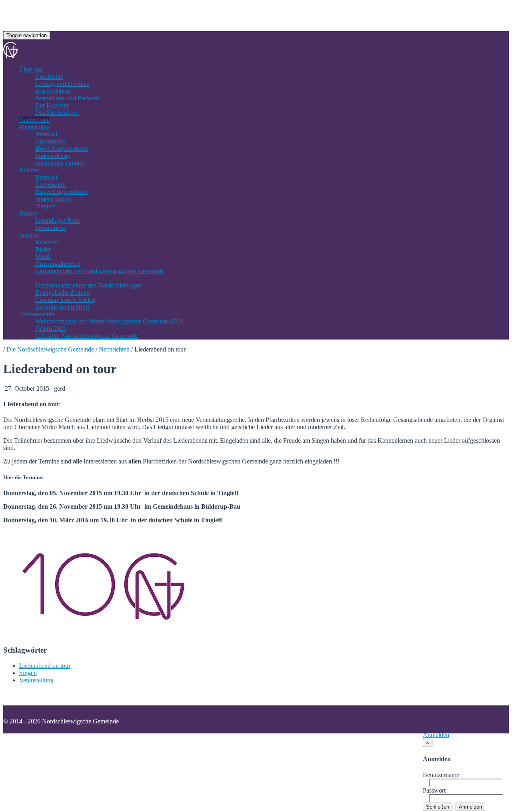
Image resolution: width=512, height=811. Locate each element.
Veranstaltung (36, 680)
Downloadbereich (57, 263)
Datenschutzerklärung (98, 741)
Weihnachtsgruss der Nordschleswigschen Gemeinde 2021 (109, 321)
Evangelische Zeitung (62, 292)
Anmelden (436, 734)
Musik (43, 256)
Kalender (46, 242)
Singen (28, 672)
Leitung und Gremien (62, 83)
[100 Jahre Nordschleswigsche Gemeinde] (103, 634)
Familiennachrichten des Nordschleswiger (88, 285)
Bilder (43, 249)
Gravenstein (50, 141)
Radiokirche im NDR (62, 307)
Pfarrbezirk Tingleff (60, 163)
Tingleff (45, 206)
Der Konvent (51, 105)
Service (28, 235)
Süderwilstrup (52, 155)
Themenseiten (36, 314)
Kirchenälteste (53, 91)
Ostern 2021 (50, 328)
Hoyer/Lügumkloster (61, 148)
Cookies (145, 741)
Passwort (434, 790)
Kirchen (29, 170)
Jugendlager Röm (57, 220)
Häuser (28, 213)
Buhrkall (46, 134)
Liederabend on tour (44, 665)
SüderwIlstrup (53, 199)
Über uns (30, 69)
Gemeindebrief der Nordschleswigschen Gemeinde (99, 271)
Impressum (47, 741)
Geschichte (49, 76)
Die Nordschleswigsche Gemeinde (50, 349)
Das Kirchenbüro (57, 112)
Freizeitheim (50, 227)
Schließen (437, 807)
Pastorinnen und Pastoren (67, 98)
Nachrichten (34, 119)
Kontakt (13, 741)
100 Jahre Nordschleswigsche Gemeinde (86, 335)
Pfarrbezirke (34, 127)
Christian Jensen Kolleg (65, 299)
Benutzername (441, 774)
